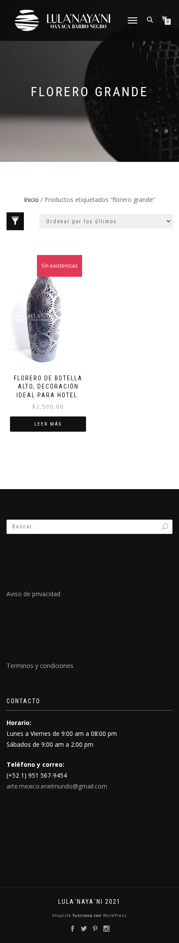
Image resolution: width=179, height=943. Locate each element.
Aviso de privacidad (33, 594)
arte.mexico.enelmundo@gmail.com (57, 786)
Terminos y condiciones (40, 665)
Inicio (31, 199)
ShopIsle (62, 915)
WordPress (114, 915)
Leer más (48, 424)
